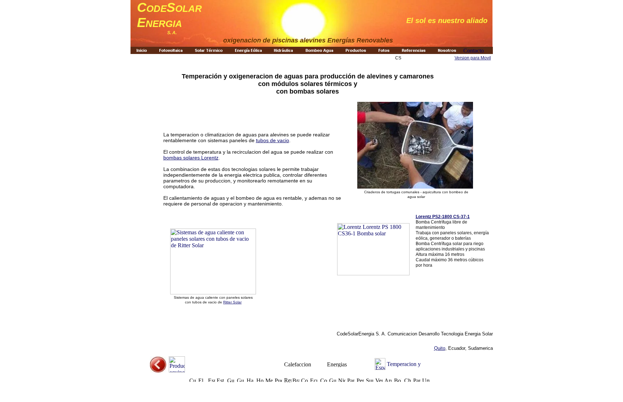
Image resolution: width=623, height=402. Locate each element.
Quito (439, 348)
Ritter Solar (232, 302)
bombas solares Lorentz (190, 158)
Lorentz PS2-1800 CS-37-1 (443, 216)
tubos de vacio (272, 140)
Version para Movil (473, 57)
